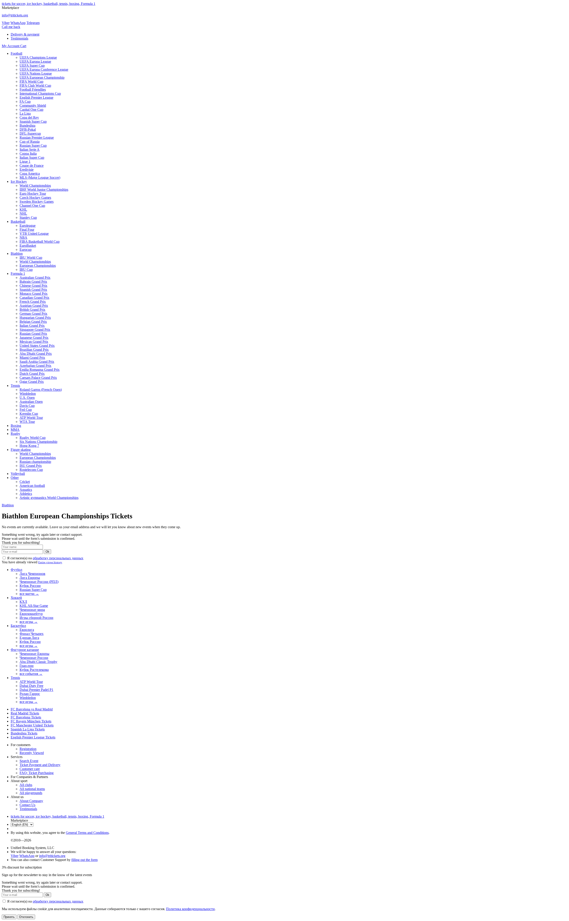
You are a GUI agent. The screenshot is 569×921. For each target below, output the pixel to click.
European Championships (38, 265)
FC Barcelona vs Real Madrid (32, 709)
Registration (28, 749)
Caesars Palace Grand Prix (38, 377)
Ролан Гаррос (30, 694)
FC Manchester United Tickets (32, 725)
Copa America (30, 173)
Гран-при (27, 666)
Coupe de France (32, 165)
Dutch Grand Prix (32, 373)
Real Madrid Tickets (25, 713)
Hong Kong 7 (29, 445)
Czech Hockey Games (35, 197)
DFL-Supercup (30, 133)
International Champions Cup (40, 93)
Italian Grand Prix (32, 325)
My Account (11, 46)
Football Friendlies (33, 89)
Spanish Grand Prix (33, 289)
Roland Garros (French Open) (41, 389)
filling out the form (84, 860)
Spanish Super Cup (33, 121)
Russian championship (35, 462)
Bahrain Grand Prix (33, 281)
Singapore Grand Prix (35, 329)
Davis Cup (27, 405)
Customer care (30, 769)
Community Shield (33, 105)
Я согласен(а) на (44, 558)
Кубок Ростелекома (34, 670)
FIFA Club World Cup (35, 85)
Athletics (26, 494)
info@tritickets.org (15, 15)
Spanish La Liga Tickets (28, 729)
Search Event (29, 761)
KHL (23, 209)
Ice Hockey (19, 181)
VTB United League (34, 233)
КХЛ (23, 602)
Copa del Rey (29, 117)
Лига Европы (30, 578)
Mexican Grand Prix (34, 341)
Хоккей (16, 598)
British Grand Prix (32, 309)
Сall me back (11, 27)
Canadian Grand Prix (34, 297)
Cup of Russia (30, 141)
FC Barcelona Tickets (26, 717)
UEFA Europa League (35, 61)
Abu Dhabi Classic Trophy (38, 662)
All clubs (26, 785)
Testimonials (19, 38)
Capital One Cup (31, 109)
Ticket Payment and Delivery (40, 765)
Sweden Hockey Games (37, 201)
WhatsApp (18, 23)
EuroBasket (28, 245)
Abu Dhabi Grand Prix (36, 353)
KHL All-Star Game (34, 606)
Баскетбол (18, 626)
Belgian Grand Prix (33, 321)
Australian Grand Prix (35, 277)
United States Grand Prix (37, 345)
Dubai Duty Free (31, 686)
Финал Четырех (32, 634)
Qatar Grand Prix (32, 381)
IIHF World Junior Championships (44, 189)
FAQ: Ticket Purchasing (37, 773)
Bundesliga (27, 125)
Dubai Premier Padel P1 (36, 690)
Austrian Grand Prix (34, 305)
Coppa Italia (28, 153)
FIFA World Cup (31, 81)
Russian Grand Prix (33, 333)
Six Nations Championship (38, 441)
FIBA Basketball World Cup (40, 241)
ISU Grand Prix (31, 466)
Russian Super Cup (33, 145)
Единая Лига (29, 638)
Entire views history (50, 562)
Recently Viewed (32, 753)
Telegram (33, 23)
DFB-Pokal (28, 129)
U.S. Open (27, 397)
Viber (6, 23)
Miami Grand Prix (32, 357)
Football (16, 53)
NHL (23, 213)
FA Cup (25, 101)
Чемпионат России (34, 658)
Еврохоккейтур (31, 614)
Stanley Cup (28, 217)
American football (32, 486)
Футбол (16, 570)
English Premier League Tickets (33, 737)
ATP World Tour (31, 417)
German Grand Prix (33, 313)
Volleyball (18, 474)
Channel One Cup (32, 205)
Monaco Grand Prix (34, 293)
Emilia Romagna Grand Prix (40, 369)
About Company (31, 801)
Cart (23, 46)
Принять (9, 917)
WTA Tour (27, 421)
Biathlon (17, 253)
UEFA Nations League (36, 73)
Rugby (15, 433)
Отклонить (26, 917)
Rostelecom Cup (31, 470)
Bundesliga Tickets (24, 733)
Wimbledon (28, 393)
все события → (31, 674)
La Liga (25, 113)
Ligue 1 (25, 161)
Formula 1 (18, 273)
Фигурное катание (25, 650)
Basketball (18, 221)
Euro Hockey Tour (33, 193)
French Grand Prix (33, 301)
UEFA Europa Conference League (44, 69)
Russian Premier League (37, 137)
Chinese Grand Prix (33, 285)
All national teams (32, 789)
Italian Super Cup (32, 157)
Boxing (16, 425)
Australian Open (31, 401)
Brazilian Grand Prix (34, 349)
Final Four (27, 229)
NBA (23, 237)
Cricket (25, 482)
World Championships (35, 185)
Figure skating (21, 449)
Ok (47, 551)
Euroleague (28, 225)
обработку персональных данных (58, 558)
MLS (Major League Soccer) (40, 177)
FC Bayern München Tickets (31, 721)
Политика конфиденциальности (190, 909)
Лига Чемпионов (32, 574)
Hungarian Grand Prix (35, 317)
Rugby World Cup (33, 437)
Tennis (15, 385)
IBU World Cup (31, 257)
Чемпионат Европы (34, 654)
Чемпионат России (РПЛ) (39, 582)
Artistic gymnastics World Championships (49, 498)
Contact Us (27, 805)
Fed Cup (26, 409)
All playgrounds (31, 793)
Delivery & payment (25, 34)
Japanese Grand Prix (34, 337)
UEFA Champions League (38, 57)
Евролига (27, 630)
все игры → (29, 622)
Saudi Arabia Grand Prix (37, 361)
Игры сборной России (36, 618)
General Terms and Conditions (87, 833)
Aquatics (26, 490)
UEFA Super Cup (32, 65)
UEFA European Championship (42, 77)
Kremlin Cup (29, 413)
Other (15, 478)
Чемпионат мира (32, 610)
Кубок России (30, 586)
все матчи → (29, 594)
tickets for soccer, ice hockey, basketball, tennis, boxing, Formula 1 (48, 4)
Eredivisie (27, 169)
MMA (15, 429)
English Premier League (36, 97)
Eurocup (26, 249)
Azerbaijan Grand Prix (35, 365)
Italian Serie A (30, 149)
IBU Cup (26, 269)
